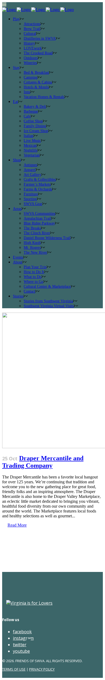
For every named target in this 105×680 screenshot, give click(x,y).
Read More (17, 525)
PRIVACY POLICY (42, 669)
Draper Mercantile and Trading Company (42, 462)
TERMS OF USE (14, 669)
